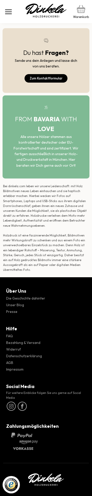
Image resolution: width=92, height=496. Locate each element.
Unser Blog (15, 305)
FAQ (9, 336)
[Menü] (8, 11)
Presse (11, 311)
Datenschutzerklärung (24, 356)
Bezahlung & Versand (23, 342)
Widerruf (13, 349)
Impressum (15, 369)
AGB (9, 362)
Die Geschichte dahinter (25, 298)
